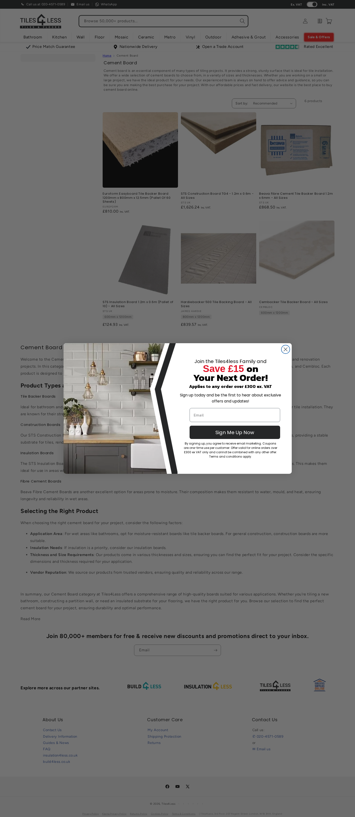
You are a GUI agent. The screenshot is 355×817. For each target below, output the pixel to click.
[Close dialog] (285, 349)
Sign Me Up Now (234, 432)
